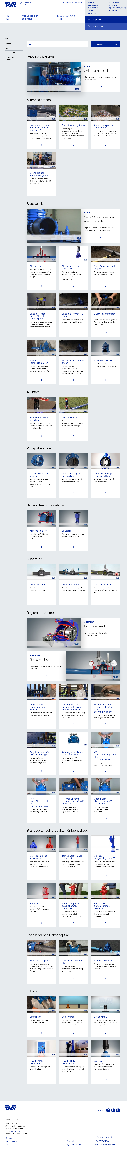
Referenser (92, 13)
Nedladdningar (93, 5)
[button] (14, 58)
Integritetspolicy (11, 1141)
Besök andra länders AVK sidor (71, 2)
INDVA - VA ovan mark (66, 17)
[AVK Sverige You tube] (118, 1110)
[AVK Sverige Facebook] (108, 1110)
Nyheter (91, 2)
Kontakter (9, 1138)
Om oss (7, 17)
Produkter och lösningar (29, 17)
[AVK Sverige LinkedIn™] (113, 1110)
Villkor (7, 1144)
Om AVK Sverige (93, 8)
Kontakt (91, 11)
